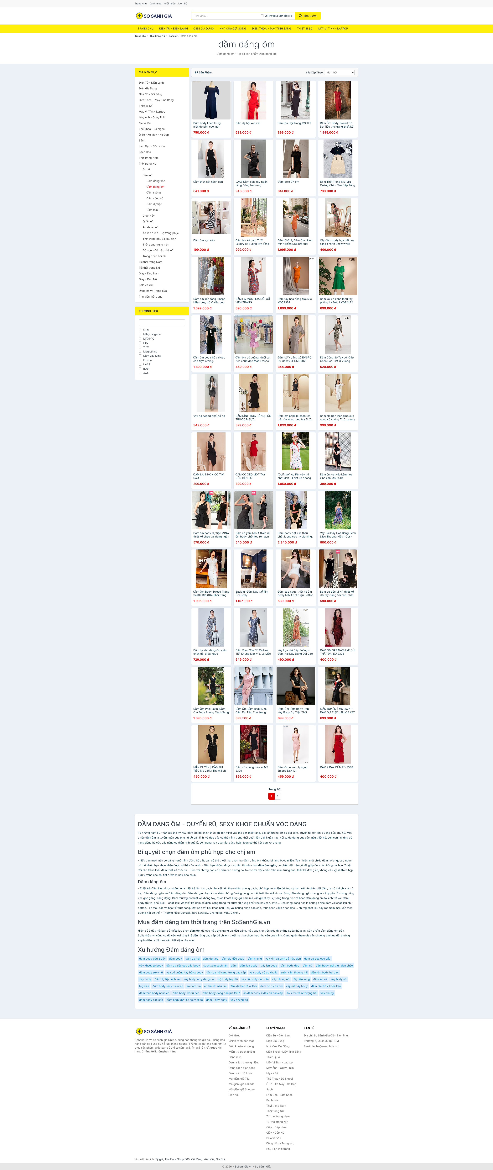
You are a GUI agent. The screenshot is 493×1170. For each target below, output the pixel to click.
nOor (146, 368)
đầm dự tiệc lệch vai (167, 979)
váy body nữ (339, 979)
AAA (145, 373)
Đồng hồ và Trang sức (153, 290)
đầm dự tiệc (210, 958)
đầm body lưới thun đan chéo (334, 965)
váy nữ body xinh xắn (255, 979)
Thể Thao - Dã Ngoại (152, 128)
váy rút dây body (297, 986)
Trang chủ (141, 3)
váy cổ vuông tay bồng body (184, 972)
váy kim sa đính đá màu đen (283, 958)
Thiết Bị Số (305, 28)
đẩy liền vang (301, 979)
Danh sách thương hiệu (243, 1062)
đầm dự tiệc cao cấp (317, 958)
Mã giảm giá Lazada (241, 1084)
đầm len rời (320, 979)
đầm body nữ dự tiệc (186, 993)
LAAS (146, 364)
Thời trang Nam (148, 157)
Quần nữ (148, 221)
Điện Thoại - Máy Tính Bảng (271, 28)
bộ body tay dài (228, 979)
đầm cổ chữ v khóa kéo (326, 986)
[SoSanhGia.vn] (154, 16)
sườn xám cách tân (215, 965)
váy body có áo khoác (263, 972)
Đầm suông (154, 192)
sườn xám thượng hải (294, 972)
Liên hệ (182, 3)
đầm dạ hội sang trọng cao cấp (226, 972)
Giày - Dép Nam (149, 273)
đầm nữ (307, 965)
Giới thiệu (170, 3)
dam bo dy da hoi (271, 986)
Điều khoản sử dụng (241, 1046)
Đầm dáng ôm (155, 186)
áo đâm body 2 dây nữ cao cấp (263, 993)
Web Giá (209, 1159)
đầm (233, 965)
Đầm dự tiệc (154, 204)
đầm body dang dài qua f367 (221, 993)
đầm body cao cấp (151, 999)
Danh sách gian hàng (242, 1067)
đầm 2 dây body (216, 999)
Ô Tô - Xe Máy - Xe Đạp (154, 134)
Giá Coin (221, 1159)
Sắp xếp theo (314, 72)
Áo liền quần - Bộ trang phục (161, 233)
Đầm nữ (173, 35)
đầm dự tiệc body (233, 958)
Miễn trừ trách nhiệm (242, 1051)
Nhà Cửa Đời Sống (233, 28)
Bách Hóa (145, 152)
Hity (145, 342)
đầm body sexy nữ (151, 972)
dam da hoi (192, 958)
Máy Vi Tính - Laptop (333, 28)
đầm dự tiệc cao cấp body (183, 965)
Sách (142, 140)
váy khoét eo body (151, 965)
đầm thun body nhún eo (154, 993)
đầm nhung (255, 958)
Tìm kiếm (309, 16)
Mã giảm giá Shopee (242, 1089)
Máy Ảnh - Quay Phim (152, 117)
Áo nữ (146, 169)
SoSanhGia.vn (243, 1166)
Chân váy (149, 215)
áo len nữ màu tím (215, 986)
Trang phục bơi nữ (154, 256)
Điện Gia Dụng (204, 28)
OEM (146, 329)
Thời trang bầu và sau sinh (159, 238)
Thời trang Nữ (157, 35)
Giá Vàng (196, 1159)
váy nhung (327, 993)
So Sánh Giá (262, 1166)
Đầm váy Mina (152, 355)
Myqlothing (150, 351)
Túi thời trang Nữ (149, 267)
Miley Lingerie (152, 334)
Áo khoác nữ (150, 227)
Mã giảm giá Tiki (239, 1078)
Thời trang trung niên (156, 244)
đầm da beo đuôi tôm (243, 986)
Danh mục (155, 3)
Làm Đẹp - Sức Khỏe (152, 146)
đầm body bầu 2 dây (152, 958)
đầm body (175, 958)
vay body (145, 979)
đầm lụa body (248, 965)
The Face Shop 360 (177, 1159)
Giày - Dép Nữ (148, 279)
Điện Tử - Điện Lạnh (173, 28)
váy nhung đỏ (239, 999)
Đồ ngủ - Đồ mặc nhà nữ (158, 250)
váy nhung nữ (280, 979)
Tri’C (146, 347)
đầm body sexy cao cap (168, 986)
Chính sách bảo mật (241, 1040)
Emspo (147, 360)
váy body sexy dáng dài (199, 979)
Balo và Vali (146, 285)
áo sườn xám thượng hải (302, 993)
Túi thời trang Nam (150, 261)
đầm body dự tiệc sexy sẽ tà (185, 999)
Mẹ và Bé (145, 123)
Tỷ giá (159, 1159)
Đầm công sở (155, 198)
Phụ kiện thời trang (151, 296)
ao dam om (194, 986)
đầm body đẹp (290, 965)
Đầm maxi (153, 209)
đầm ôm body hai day (325, 972)
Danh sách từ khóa (240, 1073)
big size (144, 986)
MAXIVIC (148, 338)
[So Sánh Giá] (154, 1031)
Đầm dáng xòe (156, 181)
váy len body (269, 965)
